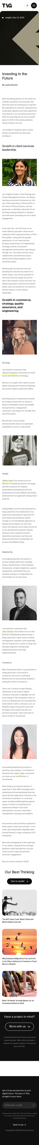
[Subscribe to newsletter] (33, 1105)
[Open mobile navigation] (34, 5)
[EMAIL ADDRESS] (19, 1105)
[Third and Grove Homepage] (7, 5)
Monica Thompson (10, 373)
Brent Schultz (8, 632)
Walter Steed (8, 481)
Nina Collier (20, 773)
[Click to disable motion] (27, 5)
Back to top (18, 1125)
